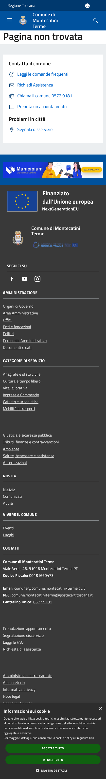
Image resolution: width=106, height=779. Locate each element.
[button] (53, 770)
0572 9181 (42, 602)
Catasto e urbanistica (20, 402)
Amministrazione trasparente (27, 676)
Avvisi (8, 503)
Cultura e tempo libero (21, 381)
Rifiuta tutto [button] (53, 759)
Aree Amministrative (20, 313)
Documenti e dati (17, 347)
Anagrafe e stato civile (21, 374)
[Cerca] (96, 21)
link (91, 738)
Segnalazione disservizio (23, 635)
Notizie (9, 489)
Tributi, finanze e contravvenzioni (31, 442)
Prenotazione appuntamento (27, 628)
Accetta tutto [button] (53, 748)
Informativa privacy (19, 689)
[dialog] (53, 741)
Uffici (7, 320)
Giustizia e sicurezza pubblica (27, 435)
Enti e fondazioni (17, 327)
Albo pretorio (14, 682)
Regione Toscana (21, 5)
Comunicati (12, 496)
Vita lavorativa (15, 388)
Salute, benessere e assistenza (28, 456)
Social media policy (19, 703)
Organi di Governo (18, 306)
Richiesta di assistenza (22, 649)
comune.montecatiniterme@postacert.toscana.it (52, 595)
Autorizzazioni (15, 463)
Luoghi (8, 535)
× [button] (100, 708)
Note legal (11, 696)
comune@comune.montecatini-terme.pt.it (49, 588)
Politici (8, 334)
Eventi (8, 528)
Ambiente (11, 449)
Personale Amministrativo (25, 340)
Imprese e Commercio (21, 395)
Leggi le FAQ (13, 642)
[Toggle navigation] (10, 20)
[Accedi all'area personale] (87, 5)
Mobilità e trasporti (19, 408)
